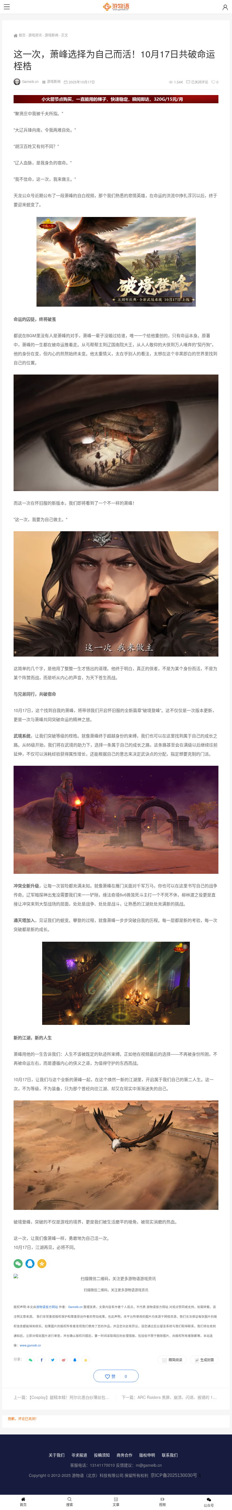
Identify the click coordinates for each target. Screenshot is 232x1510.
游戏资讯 (35, 35)
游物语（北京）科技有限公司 (97, 1475)
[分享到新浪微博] (63, 1360)
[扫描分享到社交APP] (30, 1360)
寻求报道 (79, 1455)
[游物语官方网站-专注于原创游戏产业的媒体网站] (116, 6)
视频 (162, 1504)
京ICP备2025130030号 (174, 1475)
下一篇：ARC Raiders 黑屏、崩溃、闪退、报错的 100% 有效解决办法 (170, 1397)
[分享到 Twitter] (52, 1360)
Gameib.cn (30, 81)
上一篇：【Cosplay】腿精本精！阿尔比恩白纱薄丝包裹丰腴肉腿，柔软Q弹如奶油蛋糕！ (65, 1397)
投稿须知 (102, 1455)
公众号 (209, 1505)
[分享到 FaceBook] (41, 1360)
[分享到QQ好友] (74, 1360)
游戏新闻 (51, 35)
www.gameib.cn (30, 1345)
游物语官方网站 (47, 1307)
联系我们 (170, 1455)
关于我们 (57, 1455)
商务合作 (124, 1455)
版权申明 (147, 1455)
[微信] (18, 1263)
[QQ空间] (41, 1263)
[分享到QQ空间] (85, 1360)
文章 (116, 1504)
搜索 (69, 1504)
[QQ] (30, 1263)
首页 (22, 35)
